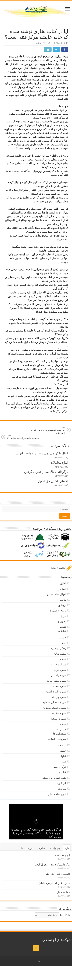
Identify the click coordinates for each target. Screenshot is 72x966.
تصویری (61, 621)
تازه (67, 848)
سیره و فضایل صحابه (54, 702)
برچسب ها (27, 848)
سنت (63, 659)
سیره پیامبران (58, 675)
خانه (64, 642)
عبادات (62, 745)
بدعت (63, 599)
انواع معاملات (59, 462)
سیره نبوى (60, 670)
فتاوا (63, 756)
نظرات (41, 848)
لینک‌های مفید (58, 567)
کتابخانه (62, 631)
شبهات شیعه (59, 713)
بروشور (62, 605)
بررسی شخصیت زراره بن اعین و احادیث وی (48, 430)
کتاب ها (62, 772)
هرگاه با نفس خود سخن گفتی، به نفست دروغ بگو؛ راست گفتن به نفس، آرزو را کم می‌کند (36, 833)
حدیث (63, 637)
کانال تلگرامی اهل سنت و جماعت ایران (42, 453)
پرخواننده (55, 848)
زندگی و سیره (58, 648)
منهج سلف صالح (57, 794)
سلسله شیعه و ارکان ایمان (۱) (23, 436)
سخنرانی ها (59, 733)
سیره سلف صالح (56, 680)
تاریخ (63, 616)
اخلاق (63, 583)
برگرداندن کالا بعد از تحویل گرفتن (46, 472)
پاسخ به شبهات (57, 610)
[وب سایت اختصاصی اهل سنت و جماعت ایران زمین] (36, 10)
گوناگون (61, 783)
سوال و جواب (58, 664)
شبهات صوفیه (58, 718)
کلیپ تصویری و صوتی (54, 777)
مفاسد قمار (63, 892)
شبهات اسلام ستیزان (54, 707)
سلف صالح (60, 653)
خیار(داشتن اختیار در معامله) (54, 883)
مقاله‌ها (62, 788)
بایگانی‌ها (65, 915)
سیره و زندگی (58, 697)
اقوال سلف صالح (56, 594)
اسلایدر (62, 589)
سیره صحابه (59, 686)
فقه (64, 761)
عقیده (62, 750)
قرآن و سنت (59, 767)
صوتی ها (61, 729)
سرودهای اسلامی (56, 739)
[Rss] (36, 948)
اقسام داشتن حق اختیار (53, 481)
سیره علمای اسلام (56, 691)
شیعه (63, 724)
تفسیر (62, 626)
